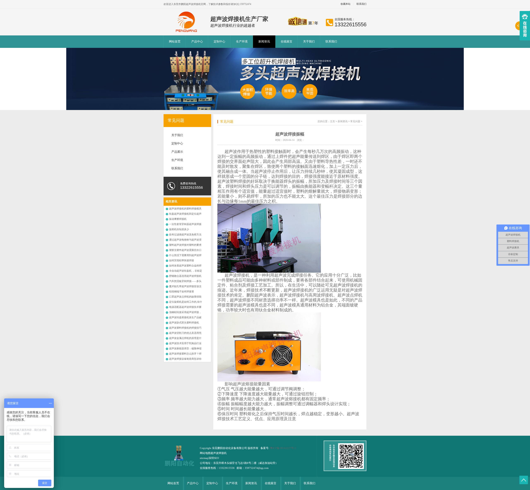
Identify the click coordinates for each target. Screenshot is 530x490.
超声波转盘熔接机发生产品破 (185, 317)
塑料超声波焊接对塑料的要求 (185, 244)
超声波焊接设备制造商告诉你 (185, 358)
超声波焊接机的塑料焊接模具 (185, 208)
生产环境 (242, 41)
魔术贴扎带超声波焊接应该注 (185, 286)
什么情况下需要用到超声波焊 (185, 255)
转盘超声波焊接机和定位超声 (185, 213)
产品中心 (197, 41)
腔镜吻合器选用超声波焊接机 (185, 276)
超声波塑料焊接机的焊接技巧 (185, 327)
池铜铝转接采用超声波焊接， (185, 312)
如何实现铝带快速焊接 (181, 260)
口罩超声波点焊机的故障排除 (185, 296)
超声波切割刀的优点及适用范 (185, 333)
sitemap (204, 458)
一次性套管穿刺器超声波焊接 (185, 224)
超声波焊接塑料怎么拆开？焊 (185, 353)
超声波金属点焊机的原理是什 (185, 338)
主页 (332, 121)
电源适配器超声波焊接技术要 (185, 307)
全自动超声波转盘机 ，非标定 (185, 270)
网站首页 (175, 41)
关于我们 (309, 41)
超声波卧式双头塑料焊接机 (184, 322)
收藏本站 (346, 4)
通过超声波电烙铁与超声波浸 (185, 239)
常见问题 (176, 120)
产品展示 (177, 151)
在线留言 (286, 41)
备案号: (265, 448)
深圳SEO (213, 458)
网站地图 (205, 453)
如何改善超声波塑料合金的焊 (185, 265)
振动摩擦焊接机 (178, 219)
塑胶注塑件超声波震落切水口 (185, 250)
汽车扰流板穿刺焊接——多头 (185, 281)
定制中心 (219, 41)
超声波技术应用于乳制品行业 (185, 343)
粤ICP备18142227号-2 (283, 448)
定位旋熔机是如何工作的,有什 (185, 301)
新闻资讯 (264, 41)
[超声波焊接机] (187, 21)
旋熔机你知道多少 (179, 229)
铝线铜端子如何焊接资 (181, 291)
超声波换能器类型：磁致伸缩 (185, 348)
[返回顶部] (523, 480)
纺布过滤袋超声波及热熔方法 (185, 234)
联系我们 (361, 4)
